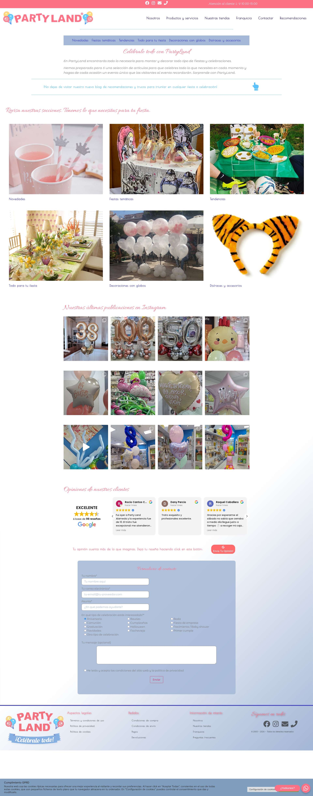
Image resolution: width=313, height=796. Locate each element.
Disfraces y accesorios (225, 40)
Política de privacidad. (82, 726)
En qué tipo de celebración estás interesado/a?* (113, 615)
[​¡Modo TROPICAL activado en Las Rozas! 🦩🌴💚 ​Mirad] (133, 393)
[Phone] (166, 3)
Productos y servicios (182, 18)
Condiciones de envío (144, 726)
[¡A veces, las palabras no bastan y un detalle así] (180, 393)
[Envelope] (160, 3)
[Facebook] (147, 3)
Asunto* (87, 601)
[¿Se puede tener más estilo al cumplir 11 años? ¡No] (180, 447)
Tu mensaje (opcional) (96, 642)
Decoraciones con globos (187, 40)
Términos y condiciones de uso (87, 720)
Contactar (265, 18)
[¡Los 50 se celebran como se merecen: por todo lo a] (180, 338)
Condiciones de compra (145, 720)
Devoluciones (139, 737)
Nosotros (153, 18)
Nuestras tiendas (217, 18)
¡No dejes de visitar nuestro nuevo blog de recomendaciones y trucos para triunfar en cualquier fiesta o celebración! (130, 87)
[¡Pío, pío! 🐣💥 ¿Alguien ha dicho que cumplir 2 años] (227, 338)
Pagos (135, 731)
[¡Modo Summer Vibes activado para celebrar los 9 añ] (227, 447)
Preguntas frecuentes (204, 737)
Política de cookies (80, 731)
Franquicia (244, 18)
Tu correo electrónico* (96, 588)
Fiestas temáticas (104, 40)
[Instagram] (153, 3)
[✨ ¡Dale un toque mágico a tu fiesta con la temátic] (86, 447)
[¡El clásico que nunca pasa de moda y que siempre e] (227, 393)
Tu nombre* (89, 576)
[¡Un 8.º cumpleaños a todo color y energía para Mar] (133, 447)
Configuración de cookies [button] (262, 789)
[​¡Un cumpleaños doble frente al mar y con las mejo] (86, 338)
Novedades (80, 40)
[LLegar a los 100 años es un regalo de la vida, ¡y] (133, 338)
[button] (246, 516)
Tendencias (126, 40)
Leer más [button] (167, 530)
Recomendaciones (293, 18)
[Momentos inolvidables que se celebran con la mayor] (86, 393)
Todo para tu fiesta (152, 40)
